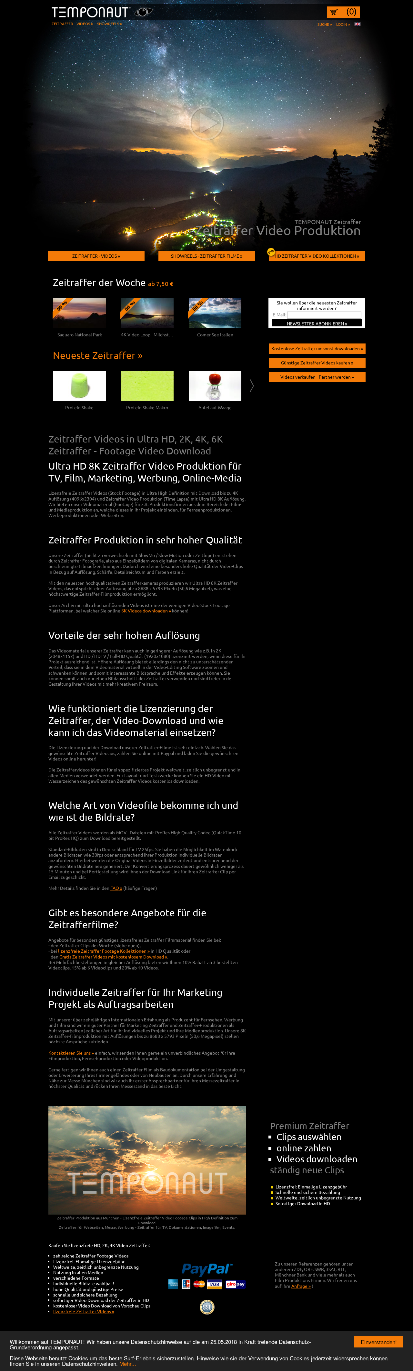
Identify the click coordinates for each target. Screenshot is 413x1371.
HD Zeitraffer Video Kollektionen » (317, 256)
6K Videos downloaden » (146, 610)
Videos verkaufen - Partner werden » (317, 377)
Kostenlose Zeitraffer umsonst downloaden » (317, 348)
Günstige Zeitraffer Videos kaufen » (317, 362)
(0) (351, 11)
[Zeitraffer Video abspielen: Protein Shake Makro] (147, 399)
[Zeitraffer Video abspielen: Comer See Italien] (215, 326)
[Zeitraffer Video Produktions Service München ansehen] (206, 122)
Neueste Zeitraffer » (98, 355)
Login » (343, 24)
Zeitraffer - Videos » (72, 23)
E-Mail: (279, 314)
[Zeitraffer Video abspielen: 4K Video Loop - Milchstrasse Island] (147, 326)
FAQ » (116, 888)
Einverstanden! (379, 1342)
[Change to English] (357, 24)
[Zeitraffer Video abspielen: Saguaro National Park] (79, 326)
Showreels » (109, 23)
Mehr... (127, 1363)
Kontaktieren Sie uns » (71, 1053)
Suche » (324, 24)
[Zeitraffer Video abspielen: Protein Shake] (79, 399)
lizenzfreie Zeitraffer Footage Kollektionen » (104, 951)
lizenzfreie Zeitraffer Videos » (83, 1311)
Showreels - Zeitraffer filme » (206, 256)
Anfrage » (301, 1286)
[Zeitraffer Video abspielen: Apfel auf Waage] (215, 399)
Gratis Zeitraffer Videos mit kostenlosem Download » (113, 956)
